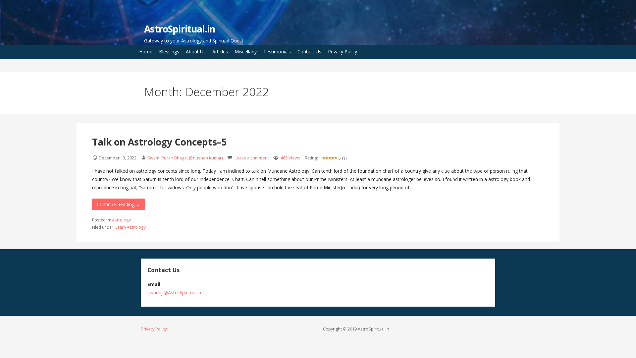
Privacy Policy (342, 51)
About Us (196, 51)
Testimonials (277, 51)
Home (145, 51)
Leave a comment (252, 158)
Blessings (169, 51)
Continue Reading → (118, 204)
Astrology (121, 219)
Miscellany (246, 51)
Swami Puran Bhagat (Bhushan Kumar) (185, 158)
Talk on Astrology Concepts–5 (159, 142)
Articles (220, 51)
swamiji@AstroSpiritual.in (174, 292)
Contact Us (309, 51)
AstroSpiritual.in (179, 29)
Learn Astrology (130, 227)
